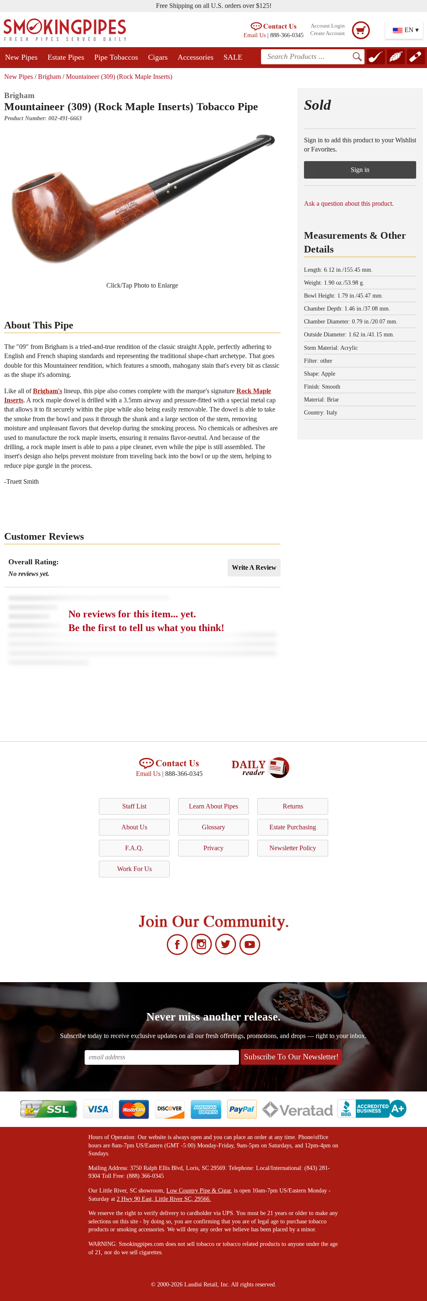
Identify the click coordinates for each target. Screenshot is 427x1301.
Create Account (327, 33)
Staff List (134, 806)
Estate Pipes (66, 57)
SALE (233, 57)
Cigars (158, 57)
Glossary (213, 827)
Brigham (49, 76)
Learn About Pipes (213, 806)
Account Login (328, 26)
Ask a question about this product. (349, 203)
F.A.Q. (134, 847)
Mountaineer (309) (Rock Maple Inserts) (119, 76)
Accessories (196, 57)
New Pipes (21, 57)
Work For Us (134, 868)
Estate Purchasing (292, 827)
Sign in (360, 169)
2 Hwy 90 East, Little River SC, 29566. (164, 1199)
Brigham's (47, 390)
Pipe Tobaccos (116, 57)
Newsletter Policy (292, 847)
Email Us (255, 35)
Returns (293, 806)
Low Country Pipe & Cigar (198, 1190)
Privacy (213, 847)
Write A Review (254, 567)
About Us (134, 827)
